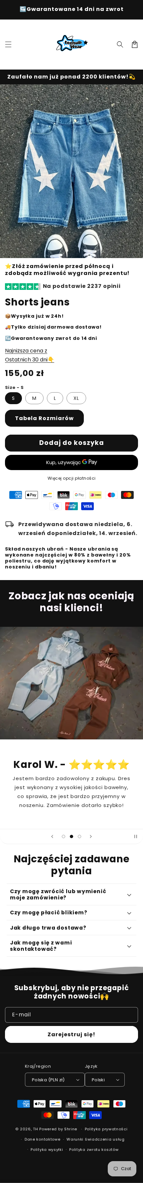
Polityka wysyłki (47, 1149)
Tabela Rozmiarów (44, 418)
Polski (98, 1080)
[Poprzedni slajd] (52, 836)
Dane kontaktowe (43, 1139)
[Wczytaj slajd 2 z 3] (71, 836)
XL (76, 398)
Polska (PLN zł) (48, 1080)
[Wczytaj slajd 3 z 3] (79, 836)
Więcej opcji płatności (72, 478)
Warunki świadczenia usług (96, 1139)
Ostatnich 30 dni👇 (29, 359)
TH (35, 1129)
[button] (8, 44)
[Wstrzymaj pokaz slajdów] (135, 836)
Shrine (70, 1129)
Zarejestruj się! (71, 1034)
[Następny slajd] (90, 836)
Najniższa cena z (26, 350)
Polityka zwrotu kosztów (93, 1149)
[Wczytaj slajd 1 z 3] (64, 836)
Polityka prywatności (106, 1129)
